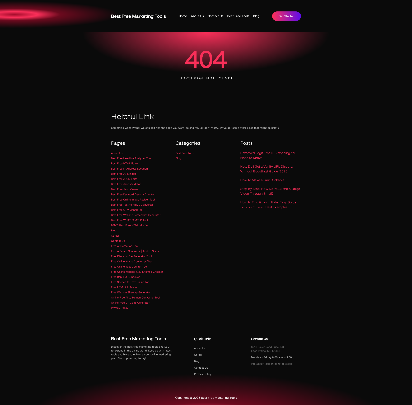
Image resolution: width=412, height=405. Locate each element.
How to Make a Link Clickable (262, 180)
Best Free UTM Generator (126, 209)
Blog (114, 230)
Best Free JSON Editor (124, 179)
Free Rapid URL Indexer (125, 276)
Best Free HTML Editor (125, 163)
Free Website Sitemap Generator (131, 292)
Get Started (287, 16)
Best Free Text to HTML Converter (132, 204)
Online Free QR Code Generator (130, 302)
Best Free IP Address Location (129, 168)
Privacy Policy (119, 307)
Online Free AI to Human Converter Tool (135, 297)
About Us (116, 153)
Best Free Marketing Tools (138, 16)
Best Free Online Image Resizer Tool (133, 199)
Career (115, 235)
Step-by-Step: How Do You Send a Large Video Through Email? (270, 191)
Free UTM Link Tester (124, 287)
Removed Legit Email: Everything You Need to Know (268, 155)
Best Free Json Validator (126, 184)
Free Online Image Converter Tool (131, 261)
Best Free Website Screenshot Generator (135, 215)
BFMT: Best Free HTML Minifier (130, 225)
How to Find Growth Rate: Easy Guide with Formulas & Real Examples (268, 204)
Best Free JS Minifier (123, 173)
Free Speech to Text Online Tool (130, 282)
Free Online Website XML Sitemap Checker (137, 271)
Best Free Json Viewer (124, 189)
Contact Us (118, 240)
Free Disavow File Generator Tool (131, 256)
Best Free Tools (185, 153)
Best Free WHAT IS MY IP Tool (129, 220)
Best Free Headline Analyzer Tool (131, 158)
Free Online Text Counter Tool (129, 266)
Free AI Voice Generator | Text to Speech (136, 251)
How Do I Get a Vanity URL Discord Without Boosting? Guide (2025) (266, 168)
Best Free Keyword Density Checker (133, 194)
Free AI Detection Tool (124, 246)
